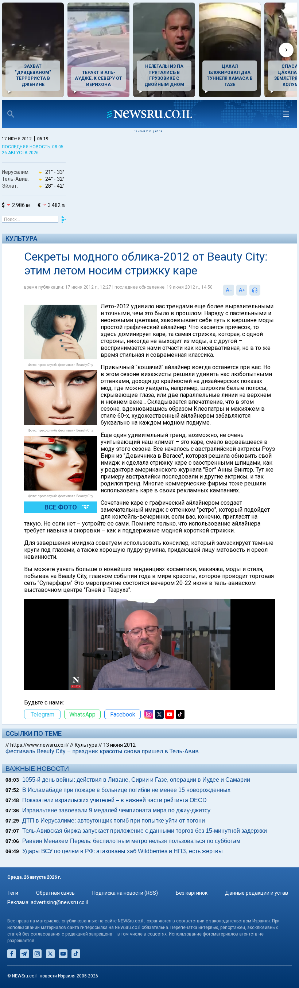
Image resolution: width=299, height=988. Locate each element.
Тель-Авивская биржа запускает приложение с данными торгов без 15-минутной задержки (144, 831)
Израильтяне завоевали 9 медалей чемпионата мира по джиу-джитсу (116, 810)
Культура (21, 238)
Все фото (60, 507)
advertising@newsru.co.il (59, 902)
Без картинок (191, 893)
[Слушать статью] (262, 290)
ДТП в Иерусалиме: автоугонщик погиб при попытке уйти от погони (113, 820)
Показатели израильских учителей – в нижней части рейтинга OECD (114, 800)
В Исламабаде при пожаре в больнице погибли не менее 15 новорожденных (126, 790)
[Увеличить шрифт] (241, 290)
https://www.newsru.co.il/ (39, 745)
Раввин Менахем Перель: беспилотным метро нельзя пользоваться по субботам (131, 841)
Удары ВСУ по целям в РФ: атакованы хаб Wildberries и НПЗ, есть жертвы (122, 851)
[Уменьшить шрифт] (228, 290)
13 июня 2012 (119, 745)
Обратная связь (55, 893)
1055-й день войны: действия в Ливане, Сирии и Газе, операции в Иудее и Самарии (136, 780)
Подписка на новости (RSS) (125, 893)
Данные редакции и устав (256, 893)
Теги (12, 893)
